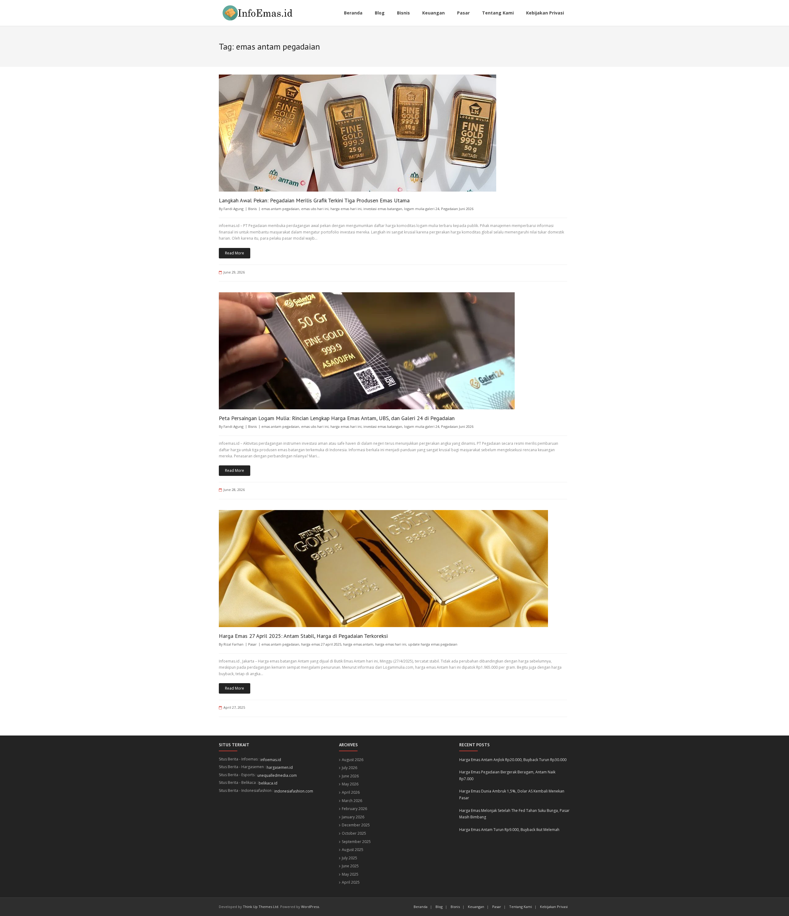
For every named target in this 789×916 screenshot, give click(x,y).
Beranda (420, 906)
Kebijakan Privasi (554, 906)
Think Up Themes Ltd (260, 906)
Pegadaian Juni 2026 (457, 208)
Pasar (252, 644)
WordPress (310, 906)
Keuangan (476, 906)
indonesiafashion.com (293, 791)
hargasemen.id (280, 767)
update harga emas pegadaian (432, 644)
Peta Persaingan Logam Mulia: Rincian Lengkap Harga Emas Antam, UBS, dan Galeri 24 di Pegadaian (337, 418)
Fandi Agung (233, 208)
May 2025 (350, 874)
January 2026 (353, 817)
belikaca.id (268, 783)
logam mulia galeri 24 (421, 208)
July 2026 (349, 767)
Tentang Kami (520, 906)
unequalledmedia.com (277, 775)
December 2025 (356, 825)
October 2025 (354, 833)
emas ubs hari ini (315, 208)
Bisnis (252, 208)
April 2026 (351, 792)
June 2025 (350, 866)
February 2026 (354, 808)
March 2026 (352, 800)
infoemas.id (270, 759)
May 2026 (350, 784)
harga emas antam (358, 644)
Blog (439, 906)
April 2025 (351, 882)
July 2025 (349, 858)
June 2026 (350, 776)
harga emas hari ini (346, 208)
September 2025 (356, 841)
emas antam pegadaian (280, 208)
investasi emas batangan (382, 208)
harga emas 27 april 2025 (321, 644)
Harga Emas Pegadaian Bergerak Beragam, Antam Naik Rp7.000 (507, 775)
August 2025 (352, 849)
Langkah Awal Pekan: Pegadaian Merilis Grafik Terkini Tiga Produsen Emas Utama (314, 200)
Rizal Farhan (233, 644)
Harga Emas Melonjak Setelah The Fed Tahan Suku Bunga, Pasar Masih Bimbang (514, 814)
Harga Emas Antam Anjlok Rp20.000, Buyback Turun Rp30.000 (512, 759)
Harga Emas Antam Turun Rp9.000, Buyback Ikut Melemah (509, 829)
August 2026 (352, 759)
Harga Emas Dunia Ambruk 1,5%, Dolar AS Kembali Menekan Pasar (511, 794)
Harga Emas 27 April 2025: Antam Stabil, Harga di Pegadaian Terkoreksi (303, 635)
